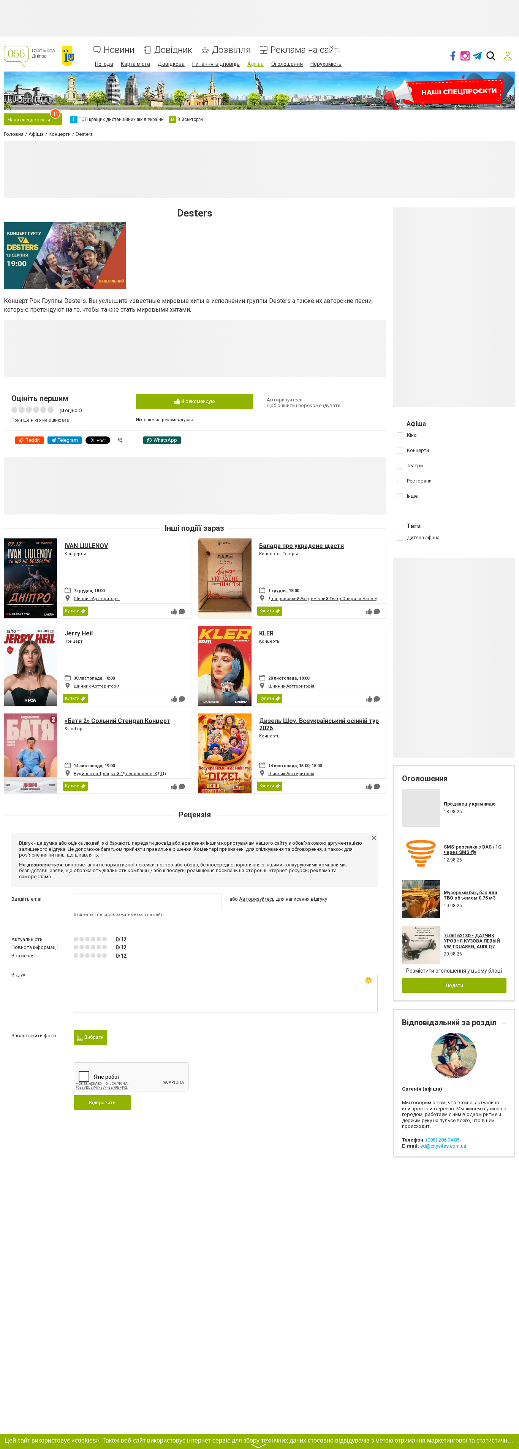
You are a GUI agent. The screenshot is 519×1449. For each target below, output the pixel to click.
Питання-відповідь (216, 64)
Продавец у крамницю (469, 804)
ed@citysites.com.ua (443, 1146)
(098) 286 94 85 (442, 1140)
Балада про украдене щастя (301, 545)
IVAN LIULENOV (86, 545)
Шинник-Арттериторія (97, 598)
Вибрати (93, 1037)
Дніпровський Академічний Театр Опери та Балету (322, 598)
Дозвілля (231, 50)
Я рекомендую (197, 401)
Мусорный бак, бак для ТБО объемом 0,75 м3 (470, 895)
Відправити (102, 1102)
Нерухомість (326, 64)
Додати (454, 985)
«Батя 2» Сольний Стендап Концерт (117, 720)
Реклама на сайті (305, 50)
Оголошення (287, 64)
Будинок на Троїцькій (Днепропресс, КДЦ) (120, 773)
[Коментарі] (182, 611)
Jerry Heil (79, 633)
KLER (266, 633)
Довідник (173, 50)
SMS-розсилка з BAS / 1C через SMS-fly (473, 849)
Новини (119, 50)
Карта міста (135, 64)
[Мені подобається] (174, 611)
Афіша (255, 64)
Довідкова (171, 64)
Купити (72, 610)
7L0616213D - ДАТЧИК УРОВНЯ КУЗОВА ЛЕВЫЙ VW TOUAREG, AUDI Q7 (472, 941)
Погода (104, 64)
